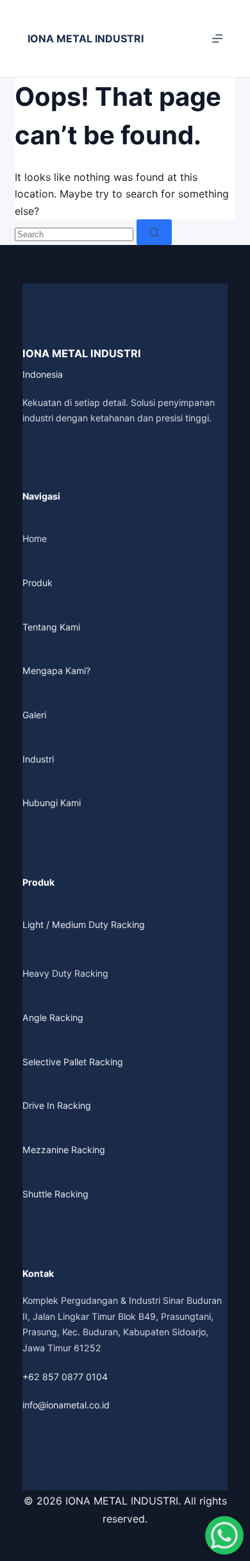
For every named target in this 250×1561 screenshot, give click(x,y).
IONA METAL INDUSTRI (86, 38)
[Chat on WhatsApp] (224, 1535)
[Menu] (217, 38)
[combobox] (74, 234)
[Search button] (154, 232)
